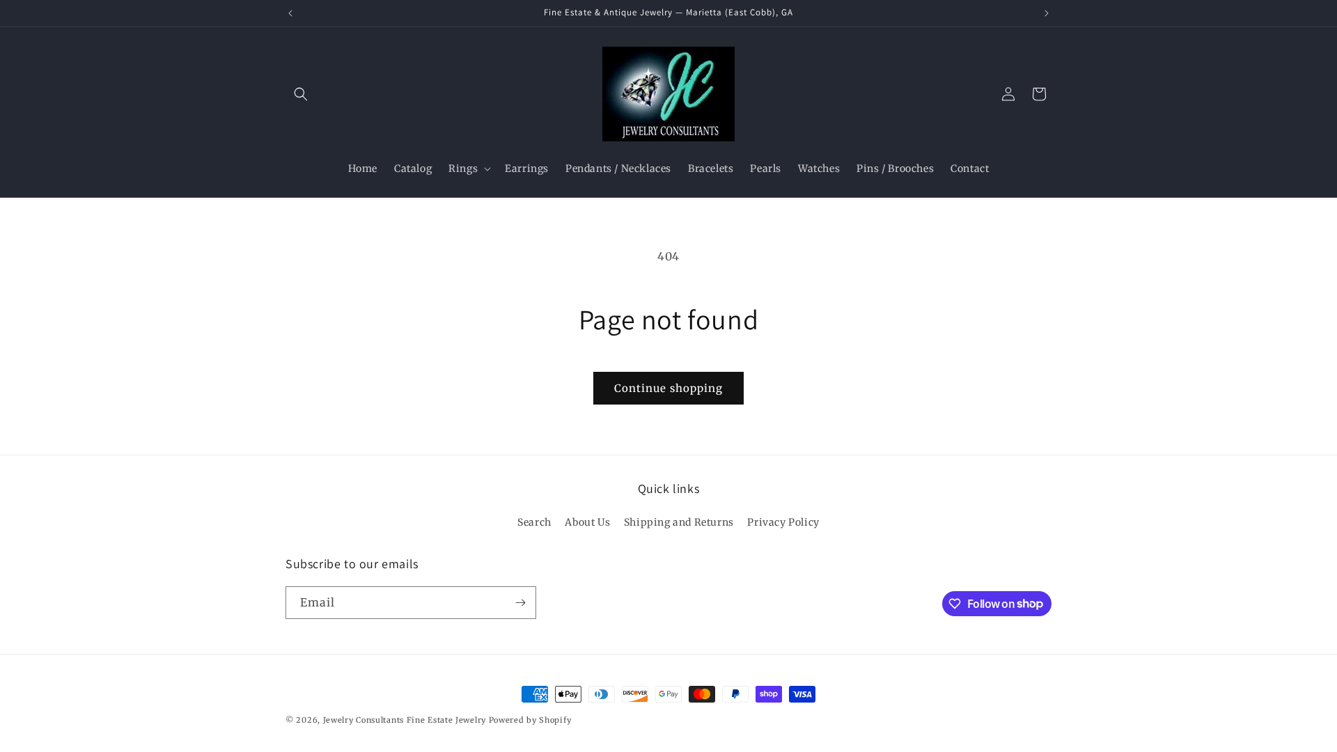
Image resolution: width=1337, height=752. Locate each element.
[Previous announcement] (290, 13)
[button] (301, 94)
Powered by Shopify (530, 720)
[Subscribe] (520, 602)
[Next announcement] (1046, 13)
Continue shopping (668, 388)
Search (534, 522)
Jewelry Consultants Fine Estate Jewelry (404, 720)
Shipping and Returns (679, 522)
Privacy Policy (783, 522)
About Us (587, 522)
